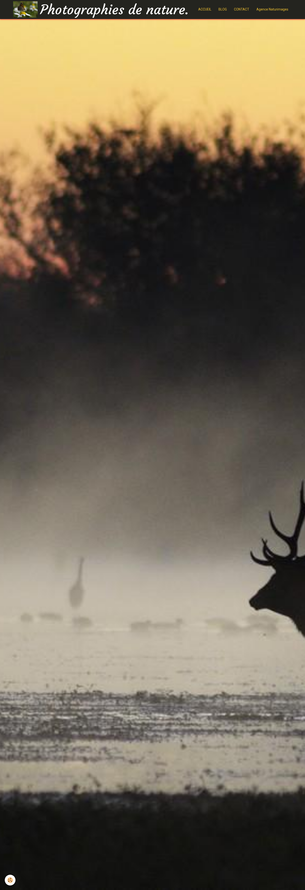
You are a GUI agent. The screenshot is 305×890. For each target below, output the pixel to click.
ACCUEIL (204, 9)
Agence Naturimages (272, 9)
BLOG (223, 9)
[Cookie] (10, 880)
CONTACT (241, 9)
